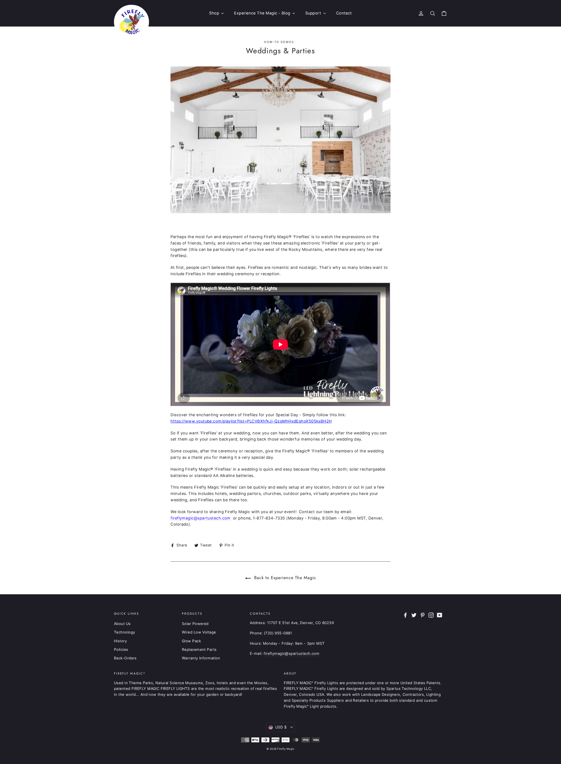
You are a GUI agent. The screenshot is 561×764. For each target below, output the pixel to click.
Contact (344, 13)
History (120, 641)
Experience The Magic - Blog (262, 13)
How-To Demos (279, 42)
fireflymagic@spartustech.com (200, 518)
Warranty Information (201, 658)
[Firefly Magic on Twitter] (414, 615)
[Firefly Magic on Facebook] (405, 615)
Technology (124, 632)
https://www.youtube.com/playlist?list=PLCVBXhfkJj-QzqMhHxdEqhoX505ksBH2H (251, 421)
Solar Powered (195, 623)
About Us (122, 623)
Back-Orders (125, 658)
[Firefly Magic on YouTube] (439, 615)
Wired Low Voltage (199, 632)
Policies (121, 649)
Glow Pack (191, 641)
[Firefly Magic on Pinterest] (422, 615)
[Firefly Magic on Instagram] (431, 615)
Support (313, 13)
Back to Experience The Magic (284, 578)
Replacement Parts (199, 649)
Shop (214, 13)
